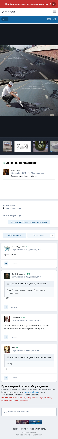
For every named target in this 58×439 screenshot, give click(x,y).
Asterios (8, 12)
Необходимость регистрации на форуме (26, 4)
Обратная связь (38, 429)
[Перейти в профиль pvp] (6, 172)
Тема (24, 429)
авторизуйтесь (31, 392)
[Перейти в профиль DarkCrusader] (7, 276)
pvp (18, 170)
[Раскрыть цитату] (8, 284)
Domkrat (16, 317)
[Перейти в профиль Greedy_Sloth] (7, 248)
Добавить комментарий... (18, 411)
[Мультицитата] (6, 263)
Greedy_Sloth (18, 247)
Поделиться (15, 235)
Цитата (14, 263)
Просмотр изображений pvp (24, 176)
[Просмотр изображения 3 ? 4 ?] (22, 146)
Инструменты (45, 132)
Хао (13, 348)
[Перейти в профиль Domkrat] (7, 319)
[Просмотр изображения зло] (40, 146)
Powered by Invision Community (29, 435)
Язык (14, 429)
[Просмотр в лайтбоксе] (29, 80)
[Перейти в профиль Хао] (7, 349)
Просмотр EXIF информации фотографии (29, 222)
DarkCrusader (18, 274)
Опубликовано (26, 249)
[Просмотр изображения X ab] (7, 146)
